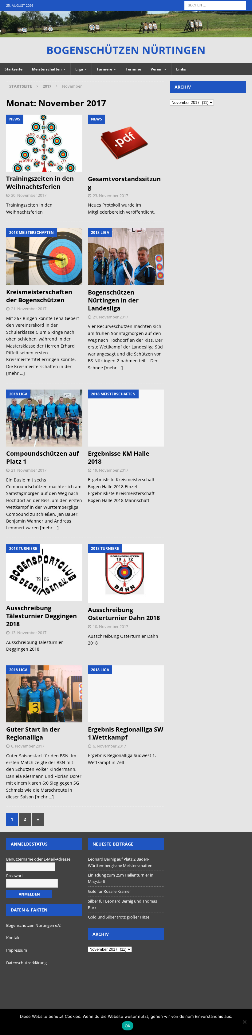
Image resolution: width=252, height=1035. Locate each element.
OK (128, 1025)
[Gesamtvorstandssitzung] (126, 143)
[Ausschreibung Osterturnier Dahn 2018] (126, 573)
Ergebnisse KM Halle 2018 (118, 457)
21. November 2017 (28, 308)
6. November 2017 (27, 746)
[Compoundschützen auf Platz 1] (44, 418)
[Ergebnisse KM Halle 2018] (126, 418)
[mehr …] (15, 373)
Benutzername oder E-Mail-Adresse (38, 859)
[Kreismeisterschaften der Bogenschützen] (44, 256)
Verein (157, 69)
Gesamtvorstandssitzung (124, 183)
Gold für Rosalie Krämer (109, 891)
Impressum (16, 950)
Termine (133, 69)
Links (181, 69)
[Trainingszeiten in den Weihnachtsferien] (44, 143)
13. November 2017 (28, 632)
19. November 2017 (110, 470)
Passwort (14, 875)
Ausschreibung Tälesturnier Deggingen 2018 (41, 616)
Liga (79, 69)
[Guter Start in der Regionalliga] (44, 693)
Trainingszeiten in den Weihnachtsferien (40, 182)
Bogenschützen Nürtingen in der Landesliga (113, 300)
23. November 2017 (110, 195)
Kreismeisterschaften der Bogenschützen (39, 296)
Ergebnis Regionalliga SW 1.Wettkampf (125, 733)
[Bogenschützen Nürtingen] (126, 34)
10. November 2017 (110, 626)
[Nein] (244, 1022)
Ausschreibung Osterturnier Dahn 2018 (124, 614)
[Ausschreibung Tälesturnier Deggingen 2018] (44, 572)
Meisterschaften (47, 69)
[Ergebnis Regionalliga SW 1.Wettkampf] (126, 693)
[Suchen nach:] (215, 5)
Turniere (104, 69)
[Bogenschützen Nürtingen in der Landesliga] (126, 256)
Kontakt (13, 937)
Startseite (13, 69)
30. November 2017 (28, 195)
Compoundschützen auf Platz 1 (42, 457)
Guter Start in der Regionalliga (33, 733)
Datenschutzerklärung (26, 962)
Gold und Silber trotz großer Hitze (118, 917)
